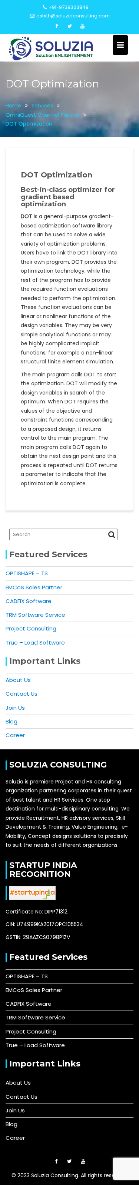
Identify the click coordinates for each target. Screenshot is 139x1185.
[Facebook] (57, 26)
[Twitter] (70, 26)
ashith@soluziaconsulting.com (73, 15)
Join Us (15, 708)
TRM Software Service (35, 615)
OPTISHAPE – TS (27, 573)
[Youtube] (83, 26)
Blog (11, 721)
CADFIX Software (29, 601)
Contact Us (21, 694)
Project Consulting (31, 628)
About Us (18, 680)
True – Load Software (35, 642)
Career (15, 735)
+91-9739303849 (69, 7)
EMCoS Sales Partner (34, 587)
